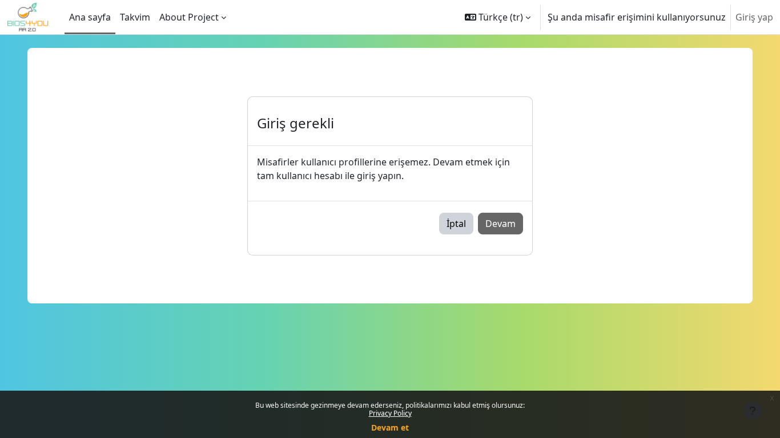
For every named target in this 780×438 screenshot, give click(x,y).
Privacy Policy (390, 413)
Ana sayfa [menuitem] (90, 17)
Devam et (390, 427)
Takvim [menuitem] (135, 17)
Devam (500, 223)
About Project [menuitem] (189, 17)
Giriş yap (754, 17)
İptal (456, 223)
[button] (497, 17)
